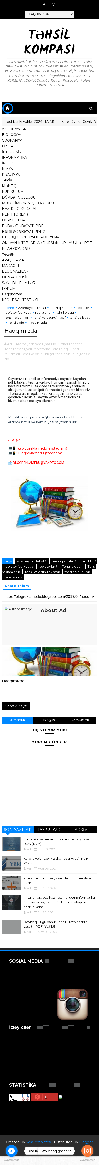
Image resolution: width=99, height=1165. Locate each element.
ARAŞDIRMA (13, 260)
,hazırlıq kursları (56, 344)
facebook (80, 720)
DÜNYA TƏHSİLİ (15, 277)
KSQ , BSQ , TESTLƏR (20, 300)
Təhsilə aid (16, 322)
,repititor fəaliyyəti (18, 349)
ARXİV (81, 829)
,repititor (75, 344)
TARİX (7, 180)
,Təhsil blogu (60, 349)
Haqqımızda (12, 294)
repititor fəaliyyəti (17, 312)
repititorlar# (48, 566)
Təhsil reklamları (16, 317)
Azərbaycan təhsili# (32, 561)
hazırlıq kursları (61, 308)
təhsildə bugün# (77, 572)
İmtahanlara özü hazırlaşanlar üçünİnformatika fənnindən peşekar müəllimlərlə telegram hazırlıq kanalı (59, 902)
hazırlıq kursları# (65, 561)
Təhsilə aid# (13, 577)
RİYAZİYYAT (12, 175)
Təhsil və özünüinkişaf (49, 317)
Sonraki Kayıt (16, 706)
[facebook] (44, 4)
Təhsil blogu (65, 312)
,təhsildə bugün (66, 354)
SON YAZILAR (18, 829)
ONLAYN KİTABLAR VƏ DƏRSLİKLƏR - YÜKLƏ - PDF (47, 243)
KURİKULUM (13, 192)
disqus (49, 720)
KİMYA (7, 169)
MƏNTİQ (9, 186)
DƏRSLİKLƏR (13, 220)
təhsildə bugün (80, 317)
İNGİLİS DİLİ (12, 163)
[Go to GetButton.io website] (11, 1160)
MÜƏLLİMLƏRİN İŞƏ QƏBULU (28, 203)
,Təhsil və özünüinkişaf (37, 354)
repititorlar (43, 312)
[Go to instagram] (87, 1151)
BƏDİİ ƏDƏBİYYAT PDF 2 (23, 231)
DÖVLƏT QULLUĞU (19, 197)
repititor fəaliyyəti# (19, 566)
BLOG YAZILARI (16, 271)
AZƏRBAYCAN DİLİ (18, 129)
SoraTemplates (38, 1142)
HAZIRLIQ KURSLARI (20, 208)
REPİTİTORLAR (15, 214)
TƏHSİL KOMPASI (49, 43)
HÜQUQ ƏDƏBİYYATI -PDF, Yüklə (30, 237)
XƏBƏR (8, 254)
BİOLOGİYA (11, 135)
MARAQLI (10, 265)
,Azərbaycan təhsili (29, 344)
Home (9, 308)
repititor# (89, 561)
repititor (82, 308)
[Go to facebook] (12, 1151)
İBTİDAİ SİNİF (13, 152)
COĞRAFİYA (12, 140)
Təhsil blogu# (72, 566)
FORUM (9, 288)
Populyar (49, 829)
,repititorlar (41, 349)
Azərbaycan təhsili (32, 308)
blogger (17, 720)
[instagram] (53, 4)
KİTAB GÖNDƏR (16, 248)
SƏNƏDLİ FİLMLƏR (18, 283)
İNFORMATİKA (14, 157)
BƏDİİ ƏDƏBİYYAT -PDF (22, 226)
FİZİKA (7, 146)
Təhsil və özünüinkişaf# (42, 572)
